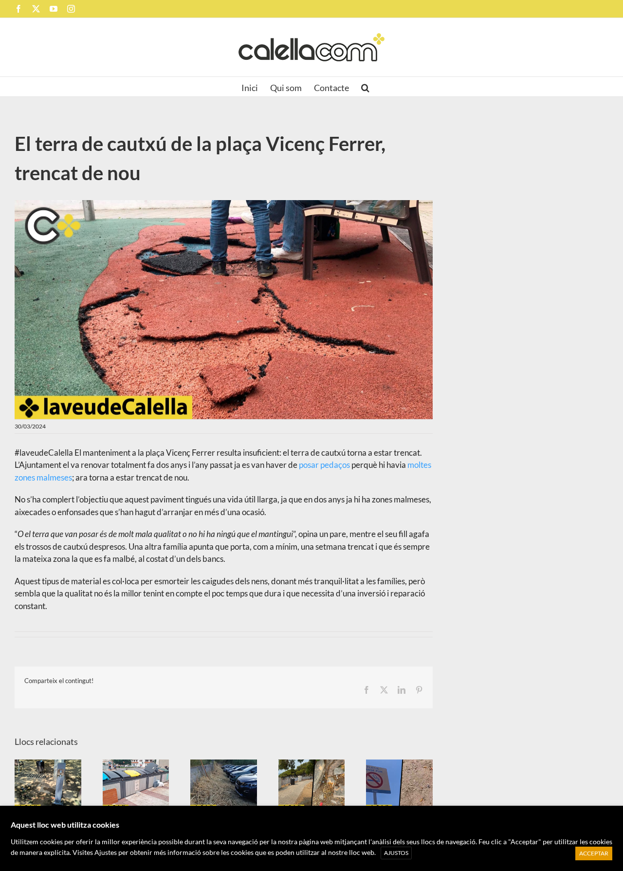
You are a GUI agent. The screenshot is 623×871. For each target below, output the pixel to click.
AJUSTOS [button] (396, 852)
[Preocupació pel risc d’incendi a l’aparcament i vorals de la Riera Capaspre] (223, 785)
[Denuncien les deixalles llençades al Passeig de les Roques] (311, 785)
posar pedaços (324, 465)
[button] (365, 86)
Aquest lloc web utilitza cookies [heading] (65, 824)
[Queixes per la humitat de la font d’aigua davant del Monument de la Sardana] (48, 785)
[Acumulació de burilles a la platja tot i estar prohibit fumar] (399, 785)
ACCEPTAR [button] (593, 853)
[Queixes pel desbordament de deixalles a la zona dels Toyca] (136, 785)
